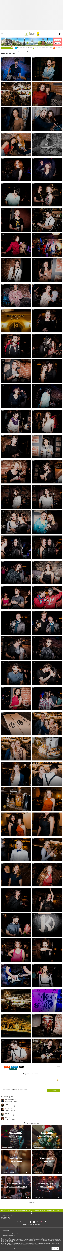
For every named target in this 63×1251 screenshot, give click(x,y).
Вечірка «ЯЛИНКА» (15, 1136)
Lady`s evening (16, 1161)
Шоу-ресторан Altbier (7, 1147)
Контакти (30, 1224)
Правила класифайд (26, 1248)
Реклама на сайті (5, 1214)
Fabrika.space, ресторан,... (8, 1172)
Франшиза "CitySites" (6, 1217)
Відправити (53, 1090)
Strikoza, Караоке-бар (7, 1197)
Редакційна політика (36, 1248)
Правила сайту (17, 1248)
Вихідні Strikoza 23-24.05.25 (15, 1187)
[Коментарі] (59, 1066)
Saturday (7, 1113)
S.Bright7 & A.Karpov (10, 1099)
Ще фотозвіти (31, 1202)
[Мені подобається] (57, 1066)
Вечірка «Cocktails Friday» (47, 1136)
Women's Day (8, 1108)
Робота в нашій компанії (6, 1215)
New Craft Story (47, 1187)
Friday (6, 1104)
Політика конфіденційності (7, 1248)
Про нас (25, 1224)
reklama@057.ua (33, 1233)
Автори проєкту (36, 1224)
